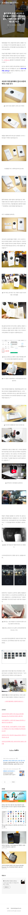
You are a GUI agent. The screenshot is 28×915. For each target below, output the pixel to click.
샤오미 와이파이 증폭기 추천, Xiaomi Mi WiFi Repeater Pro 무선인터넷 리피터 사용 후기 (13, 715)
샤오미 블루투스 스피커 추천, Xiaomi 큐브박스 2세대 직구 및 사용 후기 (13, 721)
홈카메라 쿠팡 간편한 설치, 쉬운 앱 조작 (14, 761)
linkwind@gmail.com (16, 908)
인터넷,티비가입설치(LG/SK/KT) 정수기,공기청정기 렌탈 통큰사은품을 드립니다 (9, 773)
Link (8, 908)
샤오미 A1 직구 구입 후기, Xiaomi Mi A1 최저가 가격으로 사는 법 (14, 736)
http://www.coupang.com (9, 758)
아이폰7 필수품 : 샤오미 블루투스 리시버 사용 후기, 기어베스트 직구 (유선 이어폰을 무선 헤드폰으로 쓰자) (14, 729)
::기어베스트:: (6, 60)
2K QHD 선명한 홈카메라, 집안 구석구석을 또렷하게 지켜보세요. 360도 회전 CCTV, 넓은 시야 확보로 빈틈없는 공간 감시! (13, 763)
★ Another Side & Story (9, 3)
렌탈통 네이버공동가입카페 (9, 771)
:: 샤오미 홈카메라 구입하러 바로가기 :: (14, 701)
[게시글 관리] (8, 782)
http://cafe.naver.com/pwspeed (10, 768)
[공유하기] (6, 782)
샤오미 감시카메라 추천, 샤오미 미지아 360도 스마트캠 (14, 743)
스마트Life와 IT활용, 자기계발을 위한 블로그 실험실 (11, 883)
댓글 (4, 875)
